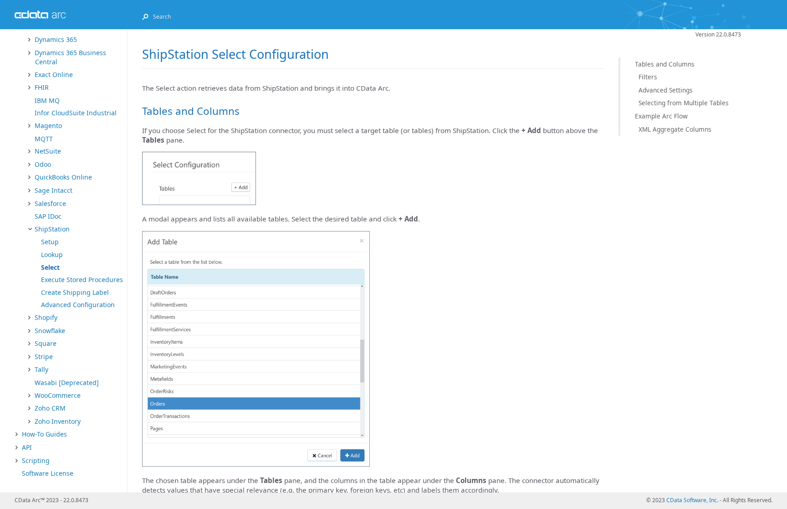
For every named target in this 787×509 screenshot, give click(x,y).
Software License (47, 473)
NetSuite (48, 151)
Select (50, 267)
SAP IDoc (48, 216)
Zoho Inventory (58, 421)
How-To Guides (44, 434)
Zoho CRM (50, 408)
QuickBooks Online (63, 177)
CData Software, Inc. (692, 500)
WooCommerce (58, 395)
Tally (41, 369)
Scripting (36, 460)
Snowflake (50, 330)
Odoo (43, 164)
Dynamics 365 (56, 39)
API (27, 447)
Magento (48, 125)
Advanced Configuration (78, 304)
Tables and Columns (665, 64)
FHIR (42, 87)
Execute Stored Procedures (82, 279)
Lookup (52, 254)
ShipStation (52, 229)
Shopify (46, 317)
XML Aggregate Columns (675, 129)
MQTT (44, 138)
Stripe (44, 356)
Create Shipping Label (75, 292)
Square (45, 343)
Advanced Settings (666, 90)
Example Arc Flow (661, 116)
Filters (648, 76)
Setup (50, 241)
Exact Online (54, 74)
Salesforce (50, 203)
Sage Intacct (53, 190)
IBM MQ (47, 100)
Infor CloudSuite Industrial (76, 112)
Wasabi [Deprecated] (67, 382)
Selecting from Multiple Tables (684, 102)
